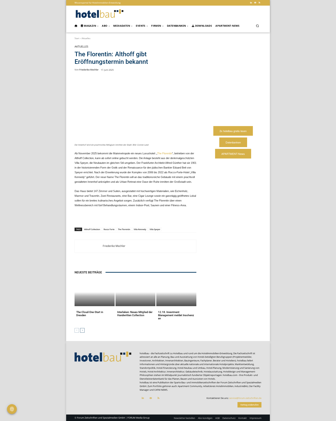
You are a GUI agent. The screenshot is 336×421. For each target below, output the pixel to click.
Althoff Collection (92, 229)
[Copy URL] (123, 218)
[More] (148, 218)
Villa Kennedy (140, 229)
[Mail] (255, 3)
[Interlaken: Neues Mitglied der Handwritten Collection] (135, 292)
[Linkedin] (251, 3)
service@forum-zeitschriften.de (245, 398)
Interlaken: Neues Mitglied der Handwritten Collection (134, 314)
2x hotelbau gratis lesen (233, 131)
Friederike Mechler (89, 70)
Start (77, 38)
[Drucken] (139, 218)
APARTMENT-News (233, 154)
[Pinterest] (99, 218)
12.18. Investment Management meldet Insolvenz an (176, 315)
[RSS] (259, 3)
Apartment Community (190, 386)
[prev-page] (77, 330)
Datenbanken (233, 142)
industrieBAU (241, 386)
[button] (257, 26)
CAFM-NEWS (160, 389)
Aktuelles (86, 38)
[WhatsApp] (107, 218)
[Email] (131, 218)
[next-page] (82, 330)
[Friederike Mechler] (88, 246)
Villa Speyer (155, 229)
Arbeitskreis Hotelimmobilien (218, 386)
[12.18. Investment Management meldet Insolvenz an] (176, 292)
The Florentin (164, 153)
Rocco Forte (109, 229)
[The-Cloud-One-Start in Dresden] (95, 292)
